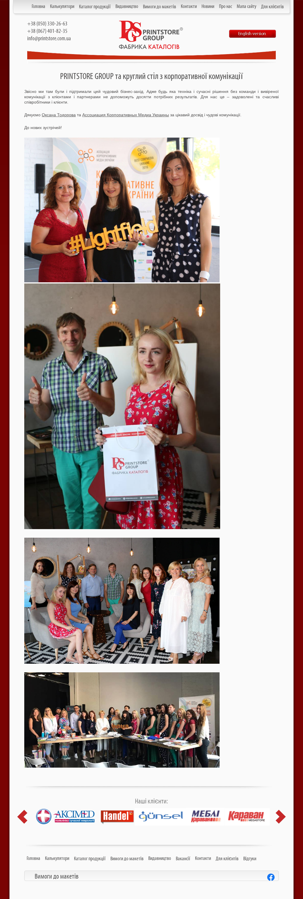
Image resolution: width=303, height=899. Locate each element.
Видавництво (126, 6)
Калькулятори (62, 6)
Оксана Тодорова (59, 114)
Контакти (189, 6)
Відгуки (249, 859)
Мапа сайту (246, 6)
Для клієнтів (272, 7)
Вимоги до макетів (159, 7)
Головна (38, 6)
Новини (208, 6)
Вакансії (183, 859)
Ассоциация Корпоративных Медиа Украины (125, 114)
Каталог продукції (95, 7)
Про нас (225, 6)
